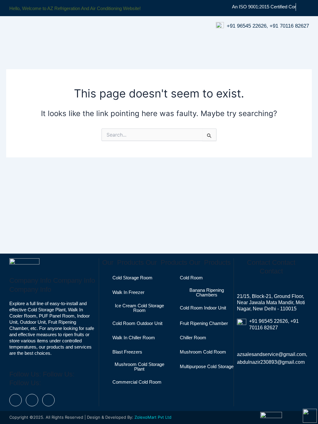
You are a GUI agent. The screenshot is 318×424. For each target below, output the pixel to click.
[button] (212, 42)
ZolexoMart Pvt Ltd (152, 417)
